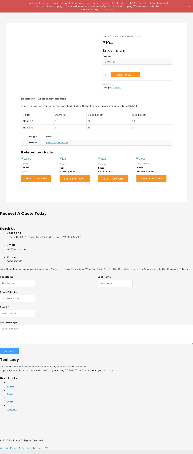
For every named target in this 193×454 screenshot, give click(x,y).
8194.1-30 (51, 142)
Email (3, 307)
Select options (36, 178)
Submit (9, 351)
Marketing (27, 448)
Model (107, 56)
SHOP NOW (106, 9)
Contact (12, 409)
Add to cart (125, 74)
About (10, 394)
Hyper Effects (44, 448)
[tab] (28, 99)
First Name (6, 276)
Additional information (52, 98)
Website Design (9, 448)
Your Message (8, 322)
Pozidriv (131, 36)
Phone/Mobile (8, 292)
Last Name (104, 276)
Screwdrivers (118, 36)
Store (10, 401)
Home (106, 36)
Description (28, 98)
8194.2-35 (62, 142)
